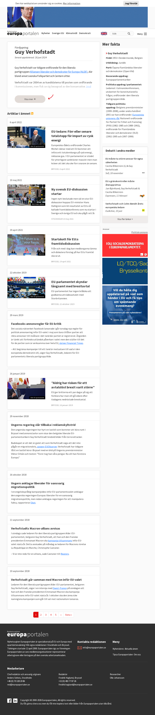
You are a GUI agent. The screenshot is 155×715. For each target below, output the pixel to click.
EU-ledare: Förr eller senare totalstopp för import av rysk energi (72, 135)
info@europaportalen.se (94, 647)
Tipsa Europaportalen (123, 654)
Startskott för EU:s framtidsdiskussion (65, 241)
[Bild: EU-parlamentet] (26, 136)
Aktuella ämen (131, 648)
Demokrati (85, 33)
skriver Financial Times (71, 343)
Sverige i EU (58, 33)
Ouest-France (60, 588)
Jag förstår (131, 3)
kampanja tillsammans (60, 540)
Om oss (137, 654)
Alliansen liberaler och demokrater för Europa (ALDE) (58, 71)
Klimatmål (71, 33)
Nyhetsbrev (118, 648)
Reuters (65, 553)
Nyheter (45, 33)
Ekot (33, 502)
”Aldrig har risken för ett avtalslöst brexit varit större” (73, 385)
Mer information (71, 3)
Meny (140, 33)
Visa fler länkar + (125, 219)
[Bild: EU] (26, 244)
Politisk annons (139, 232)
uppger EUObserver (47, 446)
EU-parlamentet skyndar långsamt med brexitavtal (70, 284)
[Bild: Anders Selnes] (26, 194)
